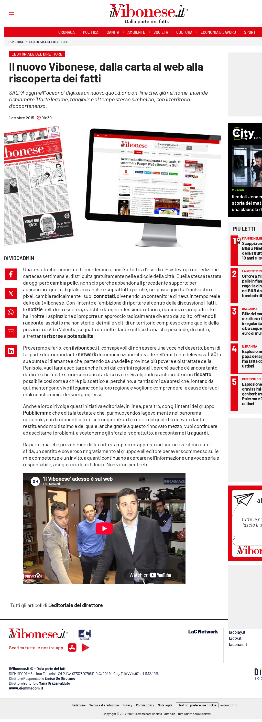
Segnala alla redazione (104, 705)
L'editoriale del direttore (48, 42)
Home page (16, 42)
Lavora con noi (228, 705)
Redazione (78, 705)
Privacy (127, 705)
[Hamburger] (7, 12)
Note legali (165, 705)
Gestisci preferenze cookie (197, 705)
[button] (11, 274)
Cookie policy (145, 705)
